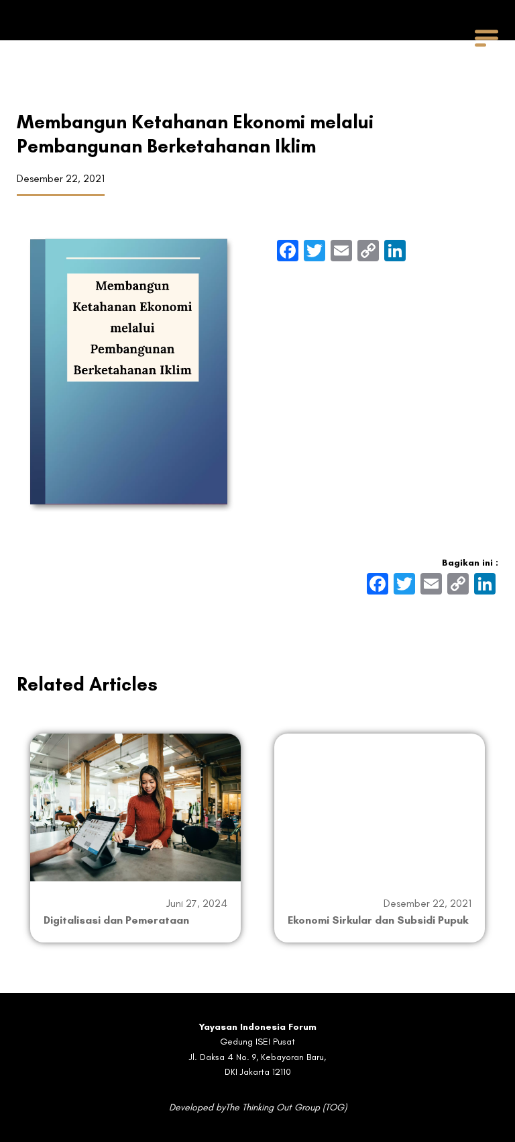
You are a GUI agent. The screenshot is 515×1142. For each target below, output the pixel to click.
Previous (14, 838)
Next (501, 838)
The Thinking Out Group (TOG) (286, 1107)
